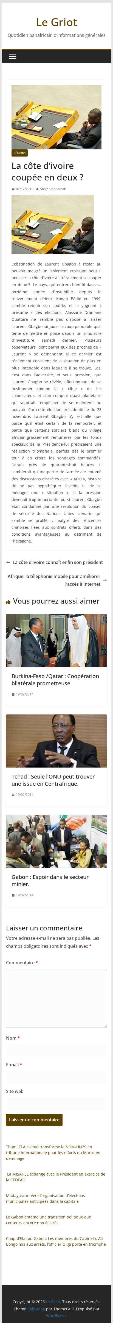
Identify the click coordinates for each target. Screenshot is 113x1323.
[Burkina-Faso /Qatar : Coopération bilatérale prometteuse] (56, 618)
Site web (15, 1091)
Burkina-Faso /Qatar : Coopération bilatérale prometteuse (55, 679)
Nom (13, 1038)
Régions (20, 153)
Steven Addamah (53, 189)
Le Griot (56, 21)
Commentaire (22, 963)
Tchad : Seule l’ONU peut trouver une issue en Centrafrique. (53, 780)
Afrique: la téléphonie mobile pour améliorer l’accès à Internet (54, 580)
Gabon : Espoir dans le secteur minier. (50, 880)
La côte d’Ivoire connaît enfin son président (58, 562)
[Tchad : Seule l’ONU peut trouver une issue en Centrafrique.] (56, 718)
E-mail (14, 1065)
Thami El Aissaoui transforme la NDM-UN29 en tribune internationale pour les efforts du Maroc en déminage (53, 1152)
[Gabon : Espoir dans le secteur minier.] (56, 819)
